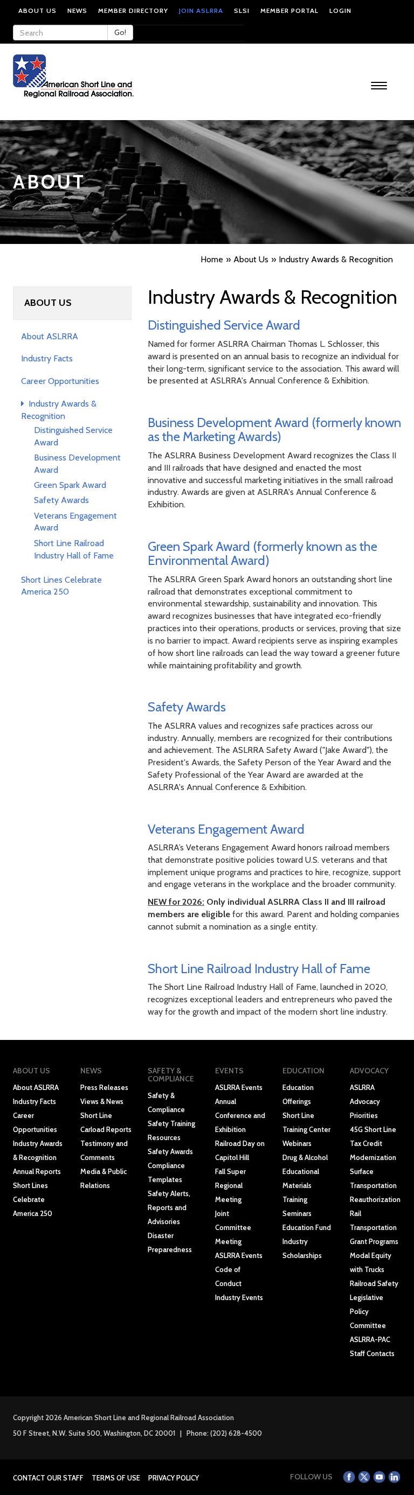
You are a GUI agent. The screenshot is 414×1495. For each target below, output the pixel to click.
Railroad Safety (374, 1283)
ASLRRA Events (239, 1087)
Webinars (297, 1143)
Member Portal (289, 10)
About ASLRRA (49, 336)
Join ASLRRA (201, 10)
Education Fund (306, 1227)
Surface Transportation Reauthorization (375, 1185)
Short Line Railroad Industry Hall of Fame (259, 968)
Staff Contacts (372, 1353)
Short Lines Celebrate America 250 (32, 1199)
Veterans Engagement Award (226, 829)
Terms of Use (116, 1477)
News (77, 10)
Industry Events (239, 1297)
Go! (120, 32)
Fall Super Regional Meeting (230, 1185)
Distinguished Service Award (224, 325)
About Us (37, 10)
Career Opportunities (60, 381)
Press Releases (104, 1087)
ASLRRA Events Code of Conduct (239, 1269)
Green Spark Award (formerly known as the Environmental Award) (262, 553)
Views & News (101, 1101)
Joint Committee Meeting (233, 1227)
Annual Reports (37, 1171)
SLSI (242, 10)
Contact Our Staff (48, 1477)
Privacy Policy (173, 1477)
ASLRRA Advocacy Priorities (365, 1101)
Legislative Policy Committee (368, 1311)
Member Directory (133, 10)
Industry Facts (47, 358)
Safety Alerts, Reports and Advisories (169, 1207)
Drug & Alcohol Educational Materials (305, 1171)
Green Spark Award (70, 485)
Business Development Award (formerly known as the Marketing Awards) (274, 429)
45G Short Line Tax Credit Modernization (373, 1143)
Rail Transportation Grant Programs (374, 1227)
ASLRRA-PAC (370, 1339)
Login (340, 10)
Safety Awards (61, 500)
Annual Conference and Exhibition (240, 1115)
